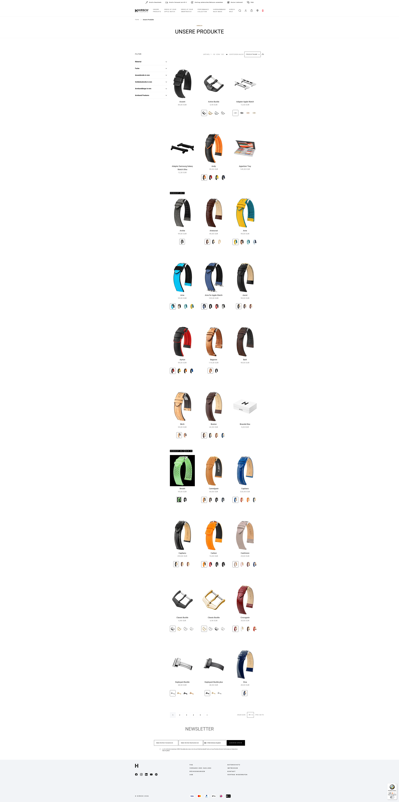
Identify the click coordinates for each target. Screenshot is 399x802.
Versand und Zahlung (200, 768)
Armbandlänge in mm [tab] (143, 89)
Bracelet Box (245, 424)
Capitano (245, 488)
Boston (214, 424)
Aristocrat (214, 231)
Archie (182, 231)
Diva (245, 682)
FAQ (252, 2)
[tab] (151, 54)
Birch (182, 424)
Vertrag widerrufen (237, 774)
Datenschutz (235, 749)
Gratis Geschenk (155, 2)
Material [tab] (138, 62)
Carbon (214, 553)
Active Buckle (213, 102)
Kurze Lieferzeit (237, 2)
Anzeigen (241, 715)
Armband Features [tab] (142, 95)
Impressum (232, 768)
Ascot (245, 295)
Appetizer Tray (245, 166)
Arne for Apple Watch (213, 295)
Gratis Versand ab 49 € (178, 2)
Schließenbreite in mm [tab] (143, 82)
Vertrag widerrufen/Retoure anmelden (209, 2)
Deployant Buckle (182, 682)
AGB (191, 774)
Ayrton (182, 359)
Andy (214, 166)
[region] (213, 113)
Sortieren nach (236, 54)
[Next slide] (223, 178)
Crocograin (245, 617)
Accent (182, 102)
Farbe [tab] (137, 68)
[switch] (392, 797)
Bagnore (213, 359)
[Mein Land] (263, 10)
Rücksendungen (197, 771)
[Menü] (395, 784)
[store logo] (142, 10)
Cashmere (245, 553)
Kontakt (231, 771)
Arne (245, 231)
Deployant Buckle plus (214, 682)
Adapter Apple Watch (245, 102)
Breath (182, 488)
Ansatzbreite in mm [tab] (142, 75)
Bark (245, 359)
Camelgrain (214, 488)
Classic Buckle (182, 617)
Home (137, 19)
